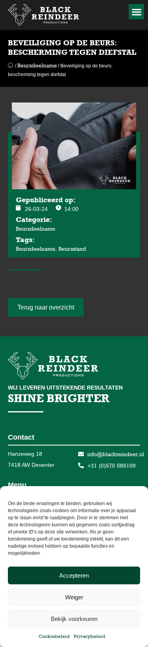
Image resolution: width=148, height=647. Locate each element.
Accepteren (74, 575)
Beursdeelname (37, 65)
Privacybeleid (89, 636)
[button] (136, 11)
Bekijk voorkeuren (74, 618)
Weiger (74, 597)
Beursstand (72, 249)
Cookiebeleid (54, 636)
